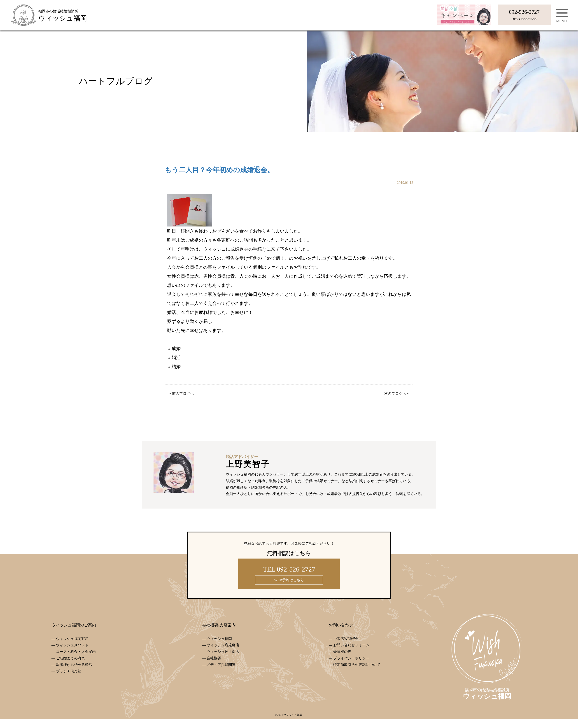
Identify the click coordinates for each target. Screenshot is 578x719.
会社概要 (214, 658)
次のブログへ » (396, 393)
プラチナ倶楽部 (68, 671)
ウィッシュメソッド (72, 645)
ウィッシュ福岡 (219, 639)
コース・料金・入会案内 (76, 652)
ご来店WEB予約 (346, 639)
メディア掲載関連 (221, 665)
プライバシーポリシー (351, 658)
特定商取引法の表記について (356, 665)
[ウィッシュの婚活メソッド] (149, 289)
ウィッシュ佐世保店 (223, 652)
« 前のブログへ (181, 393)
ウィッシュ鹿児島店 (223, 645)
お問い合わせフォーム (351, 645)
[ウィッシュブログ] (429, 289)
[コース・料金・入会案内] (289, 142)
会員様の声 (342, 652)
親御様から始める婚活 (74, 665)
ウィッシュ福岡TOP (72, 639)
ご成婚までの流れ (70, 658)
